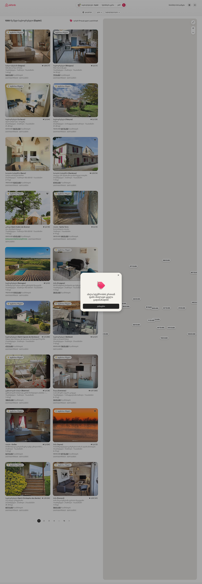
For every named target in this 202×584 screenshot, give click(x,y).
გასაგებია (101, 306)
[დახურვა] (118, 275)
